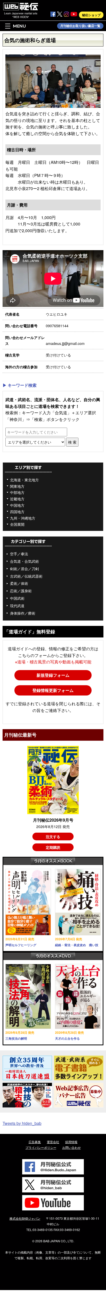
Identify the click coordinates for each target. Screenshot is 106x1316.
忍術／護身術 (21, 590)
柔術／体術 (19, 583)
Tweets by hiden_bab (22, 1123)
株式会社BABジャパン (25, 1218)
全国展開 (17, 524)
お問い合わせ (71, 1147)
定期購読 (53, 847)
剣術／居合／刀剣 (24, 568)
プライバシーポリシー (40, 1147)
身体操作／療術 (22, 613)
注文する (53, 836)
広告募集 (35, 1142)
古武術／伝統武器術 (26, 576)
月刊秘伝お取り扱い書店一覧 (80, 26)
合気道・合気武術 (24, 561)
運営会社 (53, 1142)
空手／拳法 (19, 553)
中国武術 (17, 598)
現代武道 (17, 605)
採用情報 (71, 1142)
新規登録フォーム (53, 675)
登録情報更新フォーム (53, 690)
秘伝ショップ (91, 15)
